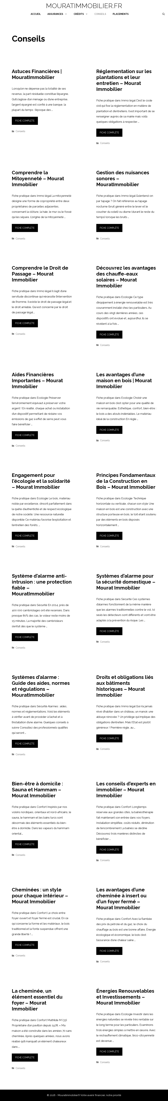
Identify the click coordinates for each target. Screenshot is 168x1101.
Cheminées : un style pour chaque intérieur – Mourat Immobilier (40, 895)
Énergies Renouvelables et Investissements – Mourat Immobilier (125, 997)
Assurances (55, 14)
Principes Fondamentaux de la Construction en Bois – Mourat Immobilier (125, 481)
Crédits (79, 14)
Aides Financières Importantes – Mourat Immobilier (37, 380)
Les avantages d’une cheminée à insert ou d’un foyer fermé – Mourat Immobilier (121, 898)
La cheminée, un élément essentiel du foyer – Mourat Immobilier (37, 1000)
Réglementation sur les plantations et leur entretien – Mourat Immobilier (124, 80)
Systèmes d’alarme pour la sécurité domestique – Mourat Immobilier (125, 582)
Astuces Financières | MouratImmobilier (37, 74)
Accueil (36, 14)
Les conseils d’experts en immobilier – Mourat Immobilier (126, 789)
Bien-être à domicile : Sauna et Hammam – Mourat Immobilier (37, 789)
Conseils (100, 14)
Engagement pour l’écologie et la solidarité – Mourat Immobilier (41, 481)
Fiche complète (24, 120)
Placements (121, 14)
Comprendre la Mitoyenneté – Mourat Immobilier (38, 178)
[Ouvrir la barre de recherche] (163, 14)
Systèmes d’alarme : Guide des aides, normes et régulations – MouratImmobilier (41, 686)
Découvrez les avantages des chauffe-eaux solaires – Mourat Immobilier (126, 277)
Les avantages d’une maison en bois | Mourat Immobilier (124, 380)
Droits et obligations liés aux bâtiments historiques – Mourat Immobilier (124, 686)
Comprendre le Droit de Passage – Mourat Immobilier (40, 274)
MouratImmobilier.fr (84, 6)
